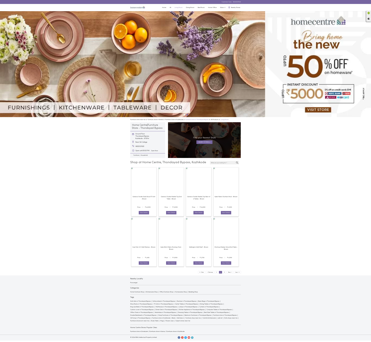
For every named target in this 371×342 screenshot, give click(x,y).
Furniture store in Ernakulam (139, 331)
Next (229, 272)
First (202, 272)
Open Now (154, 150)
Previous (210, 272)
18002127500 (237, 2)
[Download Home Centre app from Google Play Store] (368, 15)
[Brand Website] (192, 337)
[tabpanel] (185, 64)
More (222, 7)
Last (236, 272)
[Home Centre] (137, 7)
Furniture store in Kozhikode (176, 331)
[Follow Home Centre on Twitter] (185, 337)
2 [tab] (186, 114)
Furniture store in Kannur (157, 331)
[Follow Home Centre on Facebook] (179, 337)
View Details (144, 212)
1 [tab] (184, 114)
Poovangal (133, 282)
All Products (215, 119)
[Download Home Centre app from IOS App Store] (369, 19)
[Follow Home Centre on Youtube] (188, 337)
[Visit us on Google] (182, 337)
